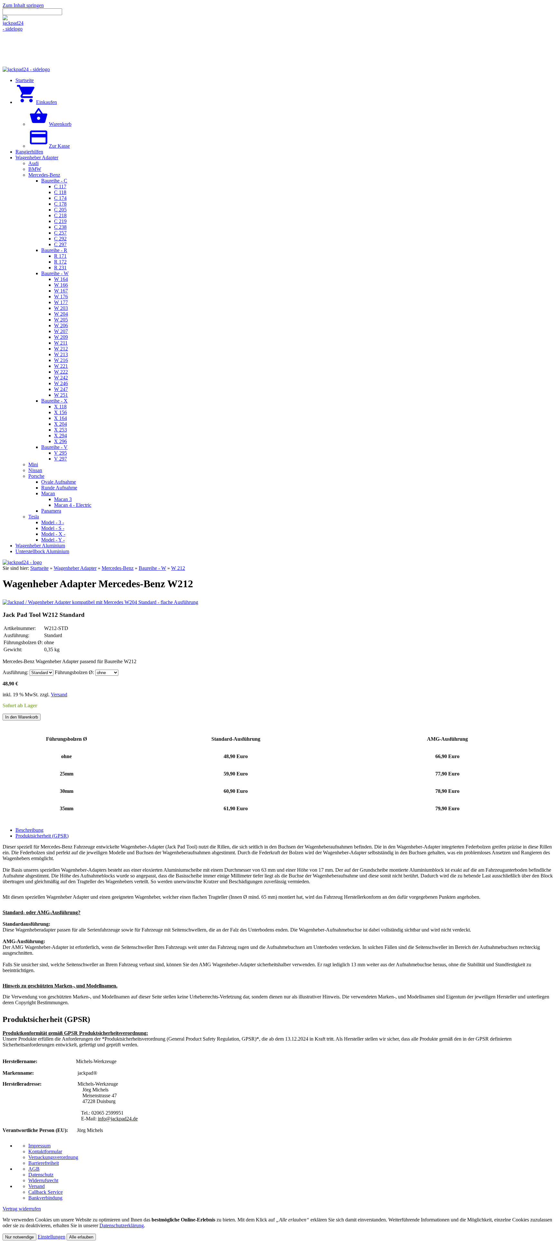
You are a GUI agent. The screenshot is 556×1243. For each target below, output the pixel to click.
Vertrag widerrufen (22, 1208)
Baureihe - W (152, 568)
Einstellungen (51, 1236)
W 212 (178, 568)
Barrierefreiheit (43, 1163)
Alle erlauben (81, 1237)
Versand (59, 694)
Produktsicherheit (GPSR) (42, 836)
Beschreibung (29, 830)
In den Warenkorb (21, 717)
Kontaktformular (45, 1151)
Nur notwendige (19, 1237)
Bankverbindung (45, 1198)
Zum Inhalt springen (23, 5)
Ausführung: (15, 672)
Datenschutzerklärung (121, 1225)
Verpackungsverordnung (53, 1157)
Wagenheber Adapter (75, 568)
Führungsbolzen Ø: (74, 672)
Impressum (39, 1145)
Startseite (39, 568)
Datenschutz (40, 1174)
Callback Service (45, 1192)
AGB (34, 1169)
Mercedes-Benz (118, 568)
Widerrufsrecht (43, 1180)
